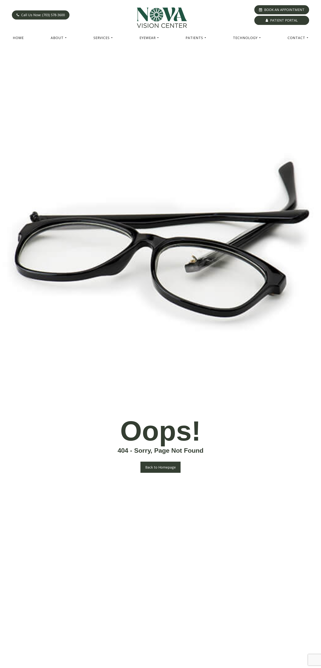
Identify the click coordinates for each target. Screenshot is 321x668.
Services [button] (101, 38)
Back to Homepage (160, 467)
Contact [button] (296, 38)
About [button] (57, 38)
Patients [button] (194, 38)
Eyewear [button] (148, 38)
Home (18, 38)
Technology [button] (245, 38)
